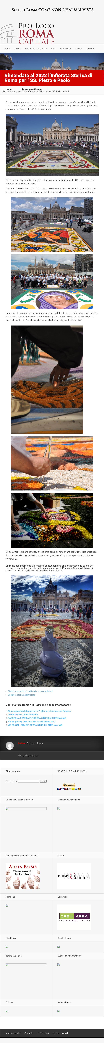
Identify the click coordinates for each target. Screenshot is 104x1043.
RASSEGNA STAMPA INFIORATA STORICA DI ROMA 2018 (37, 718)
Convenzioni (91, 48)
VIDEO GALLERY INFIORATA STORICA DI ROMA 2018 (35, 725)
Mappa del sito (13, 1033)
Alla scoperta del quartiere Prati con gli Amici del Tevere (39, 711)
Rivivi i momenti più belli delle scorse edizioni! (30, 691)
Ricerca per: (11, 781)
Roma (7, 48)
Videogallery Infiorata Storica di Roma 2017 (32, 721)
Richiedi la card (60, 1033)
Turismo (17, 48)
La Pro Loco (65, 48)
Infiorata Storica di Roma (36, 48)
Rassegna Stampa (32, 89)
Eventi (53, 48)
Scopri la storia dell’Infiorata (21, 695)
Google (43, 756)
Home (9, 89)
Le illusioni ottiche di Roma (23, 714)
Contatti (78, 48)
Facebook (48, 756)
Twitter (53, 756)
